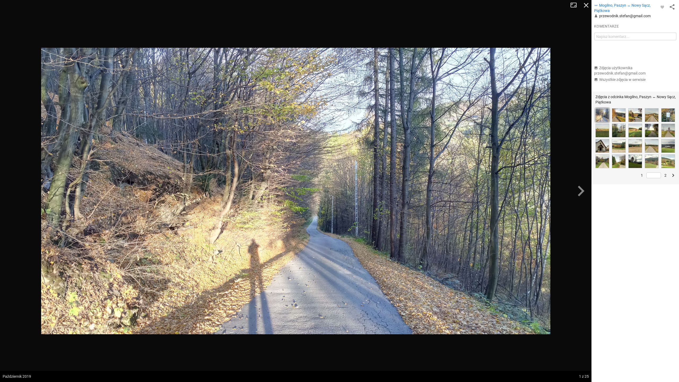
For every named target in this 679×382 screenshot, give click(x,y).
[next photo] (580, 191)
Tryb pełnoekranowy (575, 5)
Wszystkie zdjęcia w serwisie (622, 79)
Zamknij (586, 5)
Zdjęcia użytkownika (620, 70)
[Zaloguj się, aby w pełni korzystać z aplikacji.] (662, 7)
